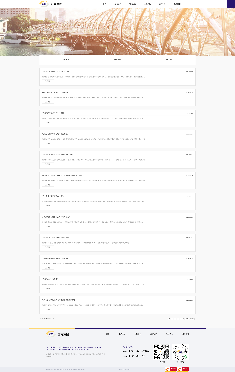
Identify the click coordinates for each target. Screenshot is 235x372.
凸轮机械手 (99, 354)
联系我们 (177, 4)
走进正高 (117, 4)
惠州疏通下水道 (90, 354)
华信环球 (127, 369)
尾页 (187, 318)
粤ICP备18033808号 (79, 369)
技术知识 (117, 60)
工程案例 (147, 4)
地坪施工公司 (81, 354)
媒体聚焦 (169, 60)
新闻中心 (162, 4)
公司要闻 (65, 60)
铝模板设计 (63, 354)
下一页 (182, 318)
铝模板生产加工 (72, 354)
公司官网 (162, 362)
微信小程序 (180, 362)
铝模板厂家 (56, 354)
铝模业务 (132, 4)
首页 (104, 4)
